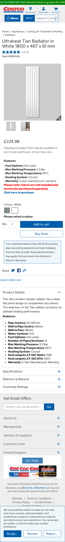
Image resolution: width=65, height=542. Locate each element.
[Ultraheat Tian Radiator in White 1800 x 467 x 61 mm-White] (15, 210)
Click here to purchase (19, 192)
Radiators (10, 34)
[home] (13, 10)
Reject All (53, 534)
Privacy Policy (21, 502)
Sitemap (17, 498)
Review (32, 534)
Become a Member (33, 487)
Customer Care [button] (14, 444)
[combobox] (28, 18)
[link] (13, 270)
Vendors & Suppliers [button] (17, 435)
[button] (56, 18)
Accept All (14, 534)
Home (5, 31)
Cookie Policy (42, 502)
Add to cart (41, 224)
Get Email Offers (17, 398)
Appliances (18, 31)
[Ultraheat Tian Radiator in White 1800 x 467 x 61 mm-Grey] (7, 210)
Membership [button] (12, 427)
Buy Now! (41, 234)
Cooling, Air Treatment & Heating (44, 31)
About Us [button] (10, 418)
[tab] (32, 418)
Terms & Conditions (39, 498)
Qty (4, 224)
